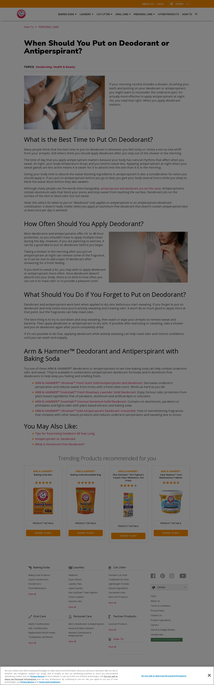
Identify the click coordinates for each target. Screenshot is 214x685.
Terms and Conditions (49, 682)
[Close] (209, 675)
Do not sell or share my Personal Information (163, 676)
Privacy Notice (37, 676)
